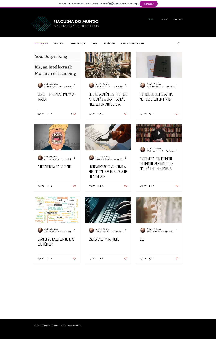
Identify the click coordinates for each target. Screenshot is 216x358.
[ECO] (159, 210)
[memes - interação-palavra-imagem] (57, 65)
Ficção (95, 43)
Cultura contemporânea (132, 43)
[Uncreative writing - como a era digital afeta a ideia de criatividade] (108, 137)
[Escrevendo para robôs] (108, 210)
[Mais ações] (75, 85)
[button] (178, 43)
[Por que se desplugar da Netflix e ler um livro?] (159, 65)
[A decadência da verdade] (57, 137)
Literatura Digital (77, 43)
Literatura (58, 43)
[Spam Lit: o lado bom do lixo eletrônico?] (57, 210)
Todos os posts (41, 43)
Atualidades (109, 43)
